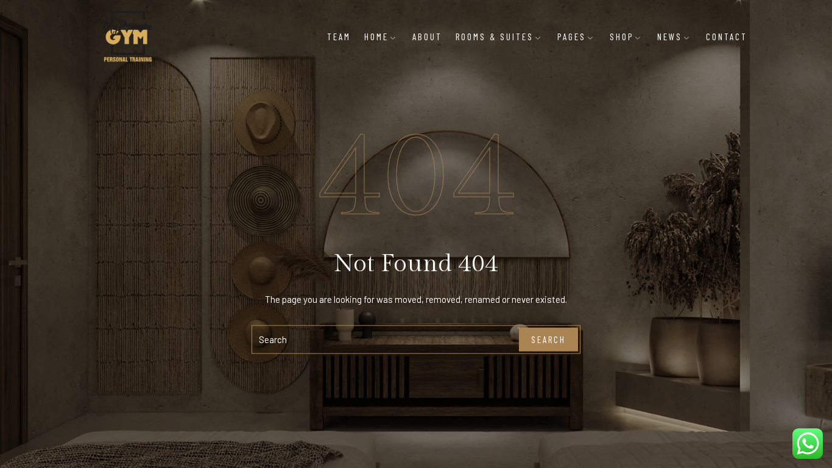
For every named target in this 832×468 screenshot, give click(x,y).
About (427, 36)
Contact (726, 36)
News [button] (669, 36)
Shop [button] (621, 36)
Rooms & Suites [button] (495, 36)
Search (548, 339)
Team (339, 36)
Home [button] (376, 36)
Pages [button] (571, 36)
